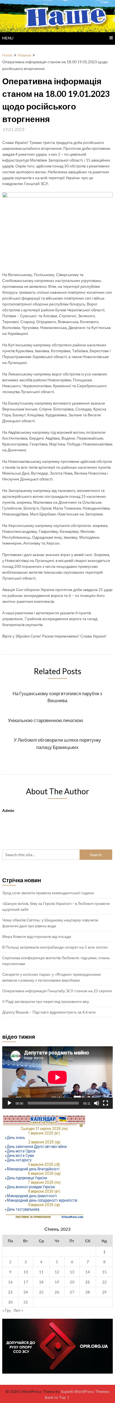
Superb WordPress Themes (85, 1391)
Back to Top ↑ (57, 1397)
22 (104, 1282)
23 (10, 1292)
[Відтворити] (9, 1103)
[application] (57, 1077)
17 (25, 1282)
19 (57, 1282)
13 (72, 1271)
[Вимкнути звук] (96, 1103)
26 (57, 1292)
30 (10, 1302)
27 (72, 1292)
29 (104, 1292)
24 (25, 1292)
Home (7, 55)
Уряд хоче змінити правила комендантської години (48, 892)
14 (87, 1271)
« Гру (6, 1310)
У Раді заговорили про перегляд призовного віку (45, 1001)
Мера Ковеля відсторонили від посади (36, 936)
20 (72, 1282)
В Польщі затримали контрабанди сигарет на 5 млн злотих (55, 947)
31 (25, 1302)
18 (41, 1282)
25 (41, 1292)
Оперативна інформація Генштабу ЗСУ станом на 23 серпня (57, 990)
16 (10, 1282)
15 (104, 1271)
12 (57, 1271)
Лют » (18, 1310)
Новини (24, 55)
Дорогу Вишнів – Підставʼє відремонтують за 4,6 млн (49, 1012)
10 (25, 1271)
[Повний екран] (105, 1103)
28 (87, 1292)
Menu (7, 38)
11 (41, 1271)
